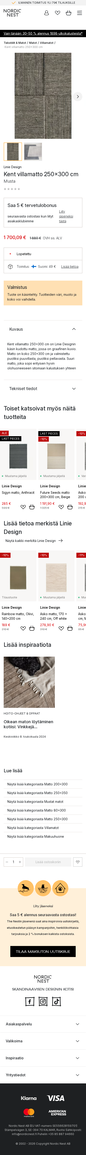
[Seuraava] (77, 96)
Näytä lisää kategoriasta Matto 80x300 (36, 810)
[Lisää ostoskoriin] (32, 507)
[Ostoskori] (68, 12)
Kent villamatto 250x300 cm (24, 47)
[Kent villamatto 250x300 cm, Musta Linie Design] (43, 96)
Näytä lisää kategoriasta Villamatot (33, 828)
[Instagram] (43, 1001)
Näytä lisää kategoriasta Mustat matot (35, 801)
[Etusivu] (12, 13)
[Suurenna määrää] (20, 862)
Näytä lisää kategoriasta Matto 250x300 (37, 819)
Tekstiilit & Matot (15, 43)
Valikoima (14, 1041)
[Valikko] (79, 12)
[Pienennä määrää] (7, 862)
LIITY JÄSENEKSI (33, 3)
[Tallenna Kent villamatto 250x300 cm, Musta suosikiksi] (77, 862)
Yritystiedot (15, 1075)
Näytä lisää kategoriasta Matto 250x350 (37, 793)
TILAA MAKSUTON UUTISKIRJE (43, 952)
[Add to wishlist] (23, 507)
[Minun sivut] (46, 12)
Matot (33, 43)
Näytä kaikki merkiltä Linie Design (31, 541)
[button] (12, 189)
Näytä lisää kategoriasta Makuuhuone (35, 836)
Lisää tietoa (69, 266)
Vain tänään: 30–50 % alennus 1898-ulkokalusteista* (43, 33)
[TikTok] (56, 1001)
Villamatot (46, 43)
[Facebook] (29, 1001)
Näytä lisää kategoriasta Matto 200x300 (37, 784)
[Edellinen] (8, 96)
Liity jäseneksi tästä (66, 216)
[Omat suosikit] (57, 12)
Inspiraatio (15, 1058)
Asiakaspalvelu (19, 1024)
